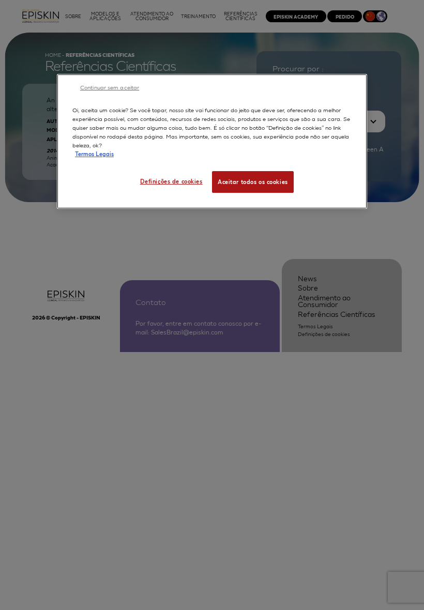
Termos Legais (94, 153)
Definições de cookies (171, 181)
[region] (212, 141)
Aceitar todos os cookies (253, 181)
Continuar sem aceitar (109, 86)
